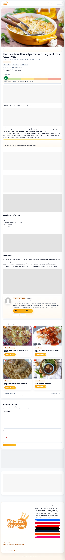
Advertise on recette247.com (10, 550)
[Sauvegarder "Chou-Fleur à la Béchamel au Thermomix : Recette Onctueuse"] (30, 327)
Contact (5, 549)
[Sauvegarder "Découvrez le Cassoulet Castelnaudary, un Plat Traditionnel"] (30, 360)
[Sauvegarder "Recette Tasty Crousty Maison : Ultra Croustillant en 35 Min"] (60, 327)
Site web (16, 315)
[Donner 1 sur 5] (4, 67)
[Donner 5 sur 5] (11, 67)
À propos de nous (7, 540)
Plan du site (5, 546)
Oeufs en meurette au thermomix (43, 383)
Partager (8, 70)
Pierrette (29, 298)
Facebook (22, 315)
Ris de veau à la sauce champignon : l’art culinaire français (20, 145)
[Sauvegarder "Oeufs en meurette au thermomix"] (60, 360)
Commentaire (7, 411)
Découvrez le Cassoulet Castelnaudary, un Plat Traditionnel (15, 384)
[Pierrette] (8, 300)
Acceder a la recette (10, 354)
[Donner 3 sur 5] (7, 67)
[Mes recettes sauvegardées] (50, 3)
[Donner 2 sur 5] (5, 67)
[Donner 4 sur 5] (9, 67)
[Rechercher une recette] (53, 3)
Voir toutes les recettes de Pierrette (23, 310)
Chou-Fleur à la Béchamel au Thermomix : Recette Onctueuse (16, 351)
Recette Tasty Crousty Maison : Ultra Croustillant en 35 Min (47, 351)
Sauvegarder (18, 70)
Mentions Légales (7, 542)
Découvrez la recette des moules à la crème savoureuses (20, 143)
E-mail (5, 437)
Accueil (5, 50)
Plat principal (11, 50)
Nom (4, 431)
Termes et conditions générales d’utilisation (13, 544)
